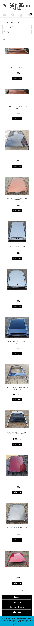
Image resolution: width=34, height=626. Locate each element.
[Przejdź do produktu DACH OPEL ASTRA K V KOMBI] (17, 231)
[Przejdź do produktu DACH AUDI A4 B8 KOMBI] (17, 140)
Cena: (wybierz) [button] (8, 32)
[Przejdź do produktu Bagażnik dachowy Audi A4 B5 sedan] (17, 96)
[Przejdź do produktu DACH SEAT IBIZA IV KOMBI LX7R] (17, 513)
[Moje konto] (21, 15)
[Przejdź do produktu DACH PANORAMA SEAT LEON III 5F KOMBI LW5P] (17, 374)
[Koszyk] (30, 15)
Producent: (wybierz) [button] (9, 27)
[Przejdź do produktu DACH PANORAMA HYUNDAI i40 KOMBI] (17, 327)
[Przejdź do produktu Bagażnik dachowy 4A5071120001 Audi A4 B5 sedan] (17, 55)
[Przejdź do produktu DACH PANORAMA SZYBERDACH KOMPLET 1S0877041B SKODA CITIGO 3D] (17, 419)
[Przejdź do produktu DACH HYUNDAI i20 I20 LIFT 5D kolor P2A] (17, 186)
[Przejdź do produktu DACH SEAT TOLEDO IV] (17, 559)
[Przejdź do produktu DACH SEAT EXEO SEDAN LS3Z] (17, 465)
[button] (4, 15)
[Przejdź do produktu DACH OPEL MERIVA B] (17, 279)
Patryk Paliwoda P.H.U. (17, 7)
